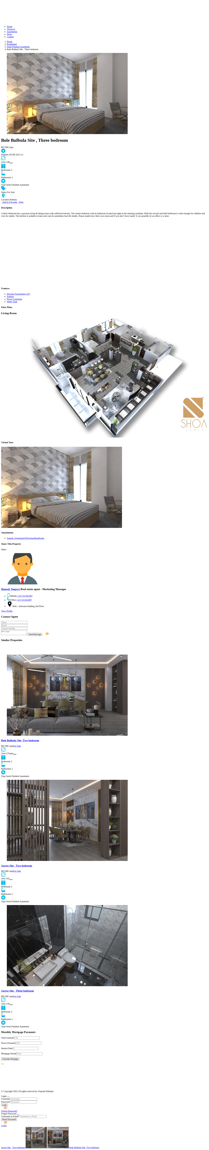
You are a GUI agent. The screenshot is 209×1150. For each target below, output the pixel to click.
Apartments (12, 31)
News (9, 34)
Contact (10, 37)
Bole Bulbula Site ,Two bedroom (20, 740)
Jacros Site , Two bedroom (16, 865)
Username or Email (10, 1116)
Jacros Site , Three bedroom (17, 990)
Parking (10, 296)
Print (20, 202)
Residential (12, 44)
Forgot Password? (9, 1111)
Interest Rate (6, 1048)
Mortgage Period (8, 1053)
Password (5, 1102)
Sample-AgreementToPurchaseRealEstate (25, 538)
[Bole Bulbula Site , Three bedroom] (67, 133)
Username (5, 1099)
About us (11, 29)
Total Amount (7, 1038)
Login (4, 1125)
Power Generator (14, 299)
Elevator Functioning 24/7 (18, 294)
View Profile (7, 611)
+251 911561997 (25, 596)
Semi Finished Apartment (18, 47)
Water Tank (12, 301)
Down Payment (8, 1043)
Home (9, 26)
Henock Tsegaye (10, 589)
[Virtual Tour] (61, 527)
